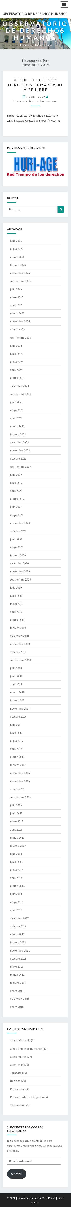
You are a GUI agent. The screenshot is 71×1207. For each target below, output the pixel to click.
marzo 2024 (17, 378)
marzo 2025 (17, 313)
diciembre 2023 (19, 386)
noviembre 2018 (20, 644)
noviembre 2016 (20, 773)
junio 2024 (16, 353)
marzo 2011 (17, 974)
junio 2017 (16, 733)
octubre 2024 (18, 329)
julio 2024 (16, 345)
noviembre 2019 (20, 571)
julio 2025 (16, 289)
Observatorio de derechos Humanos (35, 13)
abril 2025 (16, 305)
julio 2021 (16, 507)
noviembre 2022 (20, 450)
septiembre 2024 (20, 337)
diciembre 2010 (19, 999)
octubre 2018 (18, 652)
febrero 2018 (18, 700)
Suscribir (16, 1174)
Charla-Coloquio (20, 1040)
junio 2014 (16, 862)
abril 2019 (16, 612)
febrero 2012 (18, 942)
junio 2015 (16, 813)
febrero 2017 (18, 765)
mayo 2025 (16, 297)
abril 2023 (16, 418)
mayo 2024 (16, 362)
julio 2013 (16, 894)
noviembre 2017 (20, 708)
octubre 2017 (18, 716)
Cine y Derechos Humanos (26, 1048)
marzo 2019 (17, 620)
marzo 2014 (17, 886)
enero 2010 (17, 1007)
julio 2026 (16, 241)
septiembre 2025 (20, 281)
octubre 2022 (18, 458)
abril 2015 (16, 829)
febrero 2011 (18, 983)
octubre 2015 (18, 789)
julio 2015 (16, 805)
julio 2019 (16, 587)
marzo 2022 (17, 499)
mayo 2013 (16, 902)
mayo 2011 (16, 966)
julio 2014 (16, 854)
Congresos (16, 1064)
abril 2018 (16, 684)
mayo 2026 (16, 249)
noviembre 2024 (20, 321)
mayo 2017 (16, 741)
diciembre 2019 (19, 563)
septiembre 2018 (20, 660)
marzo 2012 (17, 934)
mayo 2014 (16, 870)
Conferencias (18, 1056)
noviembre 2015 (20, 781)
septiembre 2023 (20, 394)
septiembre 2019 (20, 579)
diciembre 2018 (19, 636)
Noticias (15, 1081)
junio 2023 (16, 402)
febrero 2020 (18, 555)
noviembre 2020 (20, 523)
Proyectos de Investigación (27, 1097)
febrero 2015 (18, 845)
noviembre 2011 (20, 950)
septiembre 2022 (20, 466)
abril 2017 (16, 749)
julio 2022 (16, 474)
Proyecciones (18, 1089)
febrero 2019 (18, 628)
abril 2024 (16, 370)
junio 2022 (16, 483)
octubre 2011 (18, 958)
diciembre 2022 (19, 442)
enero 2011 (17, 991)
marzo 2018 (17, 692)
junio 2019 (16, 595)
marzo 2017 (17, 757)
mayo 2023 (16, 410)
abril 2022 (16, 491)
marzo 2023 (17, 426)
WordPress (49, 1198)
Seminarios (17, 1105)
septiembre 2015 (20, 797)
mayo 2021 (16, 515)
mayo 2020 (16, 547)
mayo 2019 (16, 604)
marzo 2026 (17, 257)
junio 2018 (16, 676)
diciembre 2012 (19, 918)
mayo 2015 (16, 821)
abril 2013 (16, 910)
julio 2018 (16, 668)
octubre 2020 (18, 531)
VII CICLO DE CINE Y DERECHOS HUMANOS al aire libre (35, 84)
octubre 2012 (18, 926)
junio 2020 (16, 539)
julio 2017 (16, 724)
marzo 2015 (17, 837)
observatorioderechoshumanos (35, 101)
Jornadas (15, 1073)
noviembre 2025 (20, 273)
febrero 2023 (18, 434)
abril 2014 (16, 878)
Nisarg (35, 1202)
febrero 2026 (18, 265)
